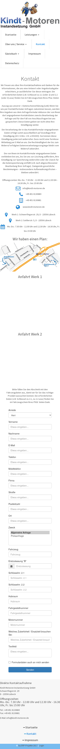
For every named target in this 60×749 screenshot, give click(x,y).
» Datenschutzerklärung (32, 105)
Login (41, 745)
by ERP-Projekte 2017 (28, 745)
